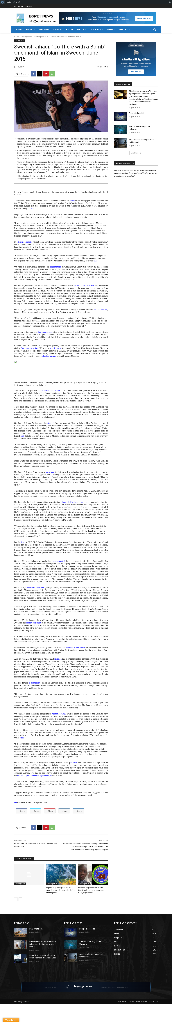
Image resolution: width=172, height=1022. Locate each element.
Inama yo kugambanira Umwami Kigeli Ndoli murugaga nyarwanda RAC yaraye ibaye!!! (91, 890)
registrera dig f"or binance (125, 170)
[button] (154, 29)
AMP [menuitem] (18, 2)
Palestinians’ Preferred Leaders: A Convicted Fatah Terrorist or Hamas (43, 944)
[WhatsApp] (52, 73)
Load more (135, 153)
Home (16, 37)
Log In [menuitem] (8, 2)
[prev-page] (16, 899)
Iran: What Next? (36, 929)
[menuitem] (2, 2)
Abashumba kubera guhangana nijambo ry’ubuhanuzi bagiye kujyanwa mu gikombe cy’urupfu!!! (135, 173)
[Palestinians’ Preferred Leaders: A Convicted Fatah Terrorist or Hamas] (20, 944)
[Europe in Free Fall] (120, 116)
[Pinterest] (46, 73)
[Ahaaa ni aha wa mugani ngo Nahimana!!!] (120, 143)
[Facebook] (33, 73)
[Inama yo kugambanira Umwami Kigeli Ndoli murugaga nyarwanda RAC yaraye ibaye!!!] (93, 874)
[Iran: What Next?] (20, 932)
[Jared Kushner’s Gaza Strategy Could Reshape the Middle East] (20, 958)
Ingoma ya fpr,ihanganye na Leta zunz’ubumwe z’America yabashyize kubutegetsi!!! (60, 890)
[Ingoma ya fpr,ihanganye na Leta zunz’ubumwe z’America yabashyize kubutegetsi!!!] (61, 874)
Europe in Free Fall (136, 113)
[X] (39, 73)
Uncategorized (26, 37)
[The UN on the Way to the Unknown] (120, 129)
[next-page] (20, 899)
